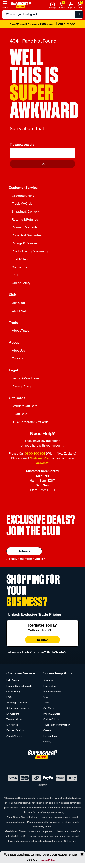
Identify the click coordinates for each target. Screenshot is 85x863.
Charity (47, 741)
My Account (12, 713)
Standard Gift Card (24, 406)
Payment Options (15, 730)
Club (45, 697)
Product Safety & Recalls (19, 686)
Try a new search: (22, 144)
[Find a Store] (62, 3)
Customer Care (40, 458)
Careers (17, 358)
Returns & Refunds (25, 219)
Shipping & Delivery (26, 211)
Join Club (18, 303)
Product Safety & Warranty (30, 251)
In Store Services (52, 691)
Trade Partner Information (56, 724)
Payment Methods (24, 227)
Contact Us (19, 267)
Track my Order (23, 203)
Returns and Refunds (17, 708)
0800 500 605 (35, 453)
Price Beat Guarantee (27, 235)
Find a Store (20, 259)
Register (42, 639)
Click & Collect (51, 719)
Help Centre (12, 680)
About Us (18, 350)
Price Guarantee (51, 713)
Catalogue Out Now (42, 24)
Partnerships (50, 736)
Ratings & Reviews (25, 243)
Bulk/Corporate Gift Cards (30, 422)
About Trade (20, 330)
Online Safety (21, 283)
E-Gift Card (19, 414)
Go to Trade (55, 652)
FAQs (15, 275)
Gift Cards (48, 708)
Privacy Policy (47, 860)
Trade (46, 702)
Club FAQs (19, 311)
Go (43, 164)
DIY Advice (12, 724)
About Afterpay (14, 736)
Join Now (22, 551)
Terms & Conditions (25, 378)
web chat (42, 463)
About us (48, 680)
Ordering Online (23, 195)
